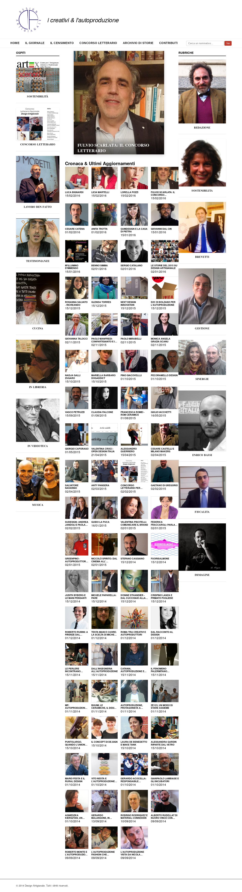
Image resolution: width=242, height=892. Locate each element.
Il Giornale (35, 43)
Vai (228, 43)
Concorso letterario (98, 43)
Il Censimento (62, 43)
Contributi (168, 43)
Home (14, 43)
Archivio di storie (138, 43)
